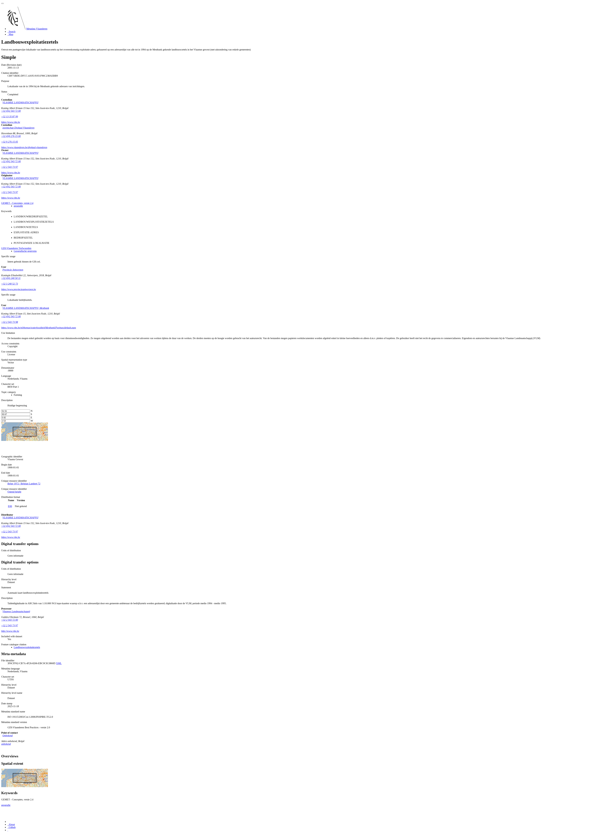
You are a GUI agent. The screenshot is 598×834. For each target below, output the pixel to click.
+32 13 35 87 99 (9, 116)
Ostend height (14, 491)
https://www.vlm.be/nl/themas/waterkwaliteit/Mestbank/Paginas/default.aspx (38, 327)
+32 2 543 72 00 (9, 620)
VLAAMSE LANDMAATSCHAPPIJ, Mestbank (25, 308)
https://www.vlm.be (10, 122)
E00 (10, 506)
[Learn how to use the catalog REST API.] (7, 830)
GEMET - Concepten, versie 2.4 (17, 203)
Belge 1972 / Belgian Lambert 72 (23, 483)
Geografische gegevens (25, 251)
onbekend (6, 744)
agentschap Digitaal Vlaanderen (18, 127)
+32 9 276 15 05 (9, 141)
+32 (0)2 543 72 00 (11, 111)
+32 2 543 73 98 (9, 322)
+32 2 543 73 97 (9, 167)
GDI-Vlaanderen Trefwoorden (16, 248)
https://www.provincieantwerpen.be (18, 289)
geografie (18, 206)
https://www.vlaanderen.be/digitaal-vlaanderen (24, 147)
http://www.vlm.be (10, 631)
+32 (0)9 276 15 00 (11, 136)
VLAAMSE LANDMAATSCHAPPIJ (20, 102)
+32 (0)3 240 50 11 (11, 278)
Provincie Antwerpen (12, 269)
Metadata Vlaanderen (36, 28)
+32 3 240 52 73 (9, 283)
